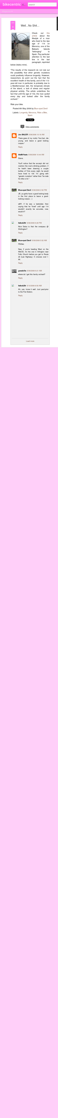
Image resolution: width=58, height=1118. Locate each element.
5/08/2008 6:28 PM (34, 223)
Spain (30, 115)
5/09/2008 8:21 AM (34, 270)
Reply (20, 147)
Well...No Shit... (30, 25)
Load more (30, 341)
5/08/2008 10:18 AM (36, 134)
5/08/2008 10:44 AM (36, 154)
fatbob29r (22, 223)
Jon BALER (23, 134)
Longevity (23, 112)
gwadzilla (22, 270)
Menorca (32, 112)
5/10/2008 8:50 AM (34, 285)
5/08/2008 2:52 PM (39, 190)
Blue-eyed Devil (40, 108)
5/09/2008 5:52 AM (39, 240)
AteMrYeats (23, 154)
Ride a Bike (42, 112)
